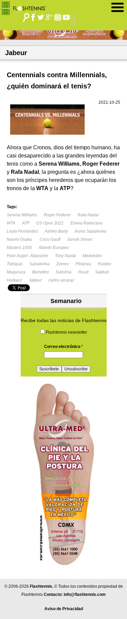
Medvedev (92, 255)
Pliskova (83, 264)
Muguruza (16, 272)
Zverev (62, 264)
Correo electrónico (63, 346)
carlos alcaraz (61, 280)
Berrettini (40, 272)
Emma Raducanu (86, 223)
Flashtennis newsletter (66, 332)
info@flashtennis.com (85, 594)
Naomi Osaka (19, 239)
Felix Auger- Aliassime (27, 255)
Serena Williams (22, 215)
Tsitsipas (15, 264)
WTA (11, 223)
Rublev (104, 264)
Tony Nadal (65, 255)
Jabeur (35, 280)
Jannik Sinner (79, 239)
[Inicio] (26, 6)
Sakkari (102, 272)
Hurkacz (14, 280)
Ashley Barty (56, 231)
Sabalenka (39, 264)
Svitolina (63, 272)
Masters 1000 (19, 247)
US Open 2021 (50, 223)
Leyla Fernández (22, 231)
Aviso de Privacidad (63, 608)
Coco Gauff (49, 239)
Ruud (83, 272)
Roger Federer (57, 215)
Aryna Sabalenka (90, 231)
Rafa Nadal (88, 215)
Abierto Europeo (54, 247)
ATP (25, 223)
